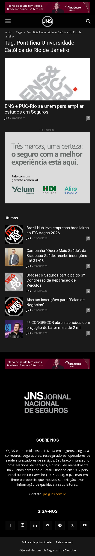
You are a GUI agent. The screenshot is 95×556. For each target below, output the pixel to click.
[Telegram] (60, 525)
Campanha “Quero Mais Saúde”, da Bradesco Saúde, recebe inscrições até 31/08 (57, 255)
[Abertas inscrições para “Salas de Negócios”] (14, 306)
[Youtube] (84, 525)
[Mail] (47, 525)
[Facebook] (10, 525)
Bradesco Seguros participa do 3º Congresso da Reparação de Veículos (56, 280)
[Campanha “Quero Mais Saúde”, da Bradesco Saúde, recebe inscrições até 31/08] (14, 257)
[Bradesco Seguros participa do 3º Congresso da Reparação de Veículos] (14, 282)
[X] (72, 525)
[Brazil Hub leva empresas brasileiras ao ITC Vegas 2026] (14, 234)
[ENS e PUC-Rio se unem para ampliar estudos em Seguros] (47, 79)
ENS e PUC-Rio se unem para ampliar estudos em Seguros (44, 109)
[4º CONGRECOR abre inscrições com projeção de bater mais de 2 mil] (14, 329)
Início (8, 32)
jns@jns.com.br (54, 494)
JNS (7, 118)
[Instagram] (22, 525)
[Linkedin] (35, 525)
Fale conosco (64, 542)
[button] (7, 21)
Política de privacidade (37, 542)
